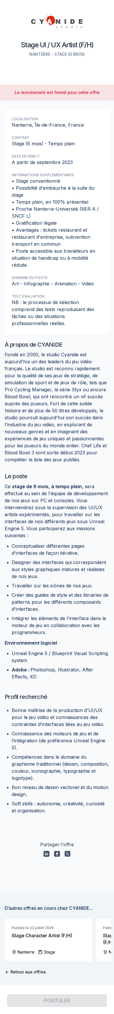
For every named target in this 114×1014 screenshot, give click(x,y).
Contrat (21, 137)
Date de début (26, 156)
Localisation (25, 119)
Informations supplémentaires (43, 175)
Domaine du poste (30, 277)
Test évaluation (28, 296)
